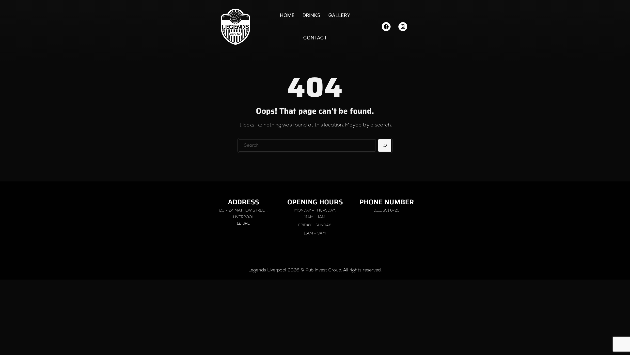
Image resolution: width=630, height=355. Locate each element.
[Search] (384, 145)
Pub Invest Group (323, 270)
